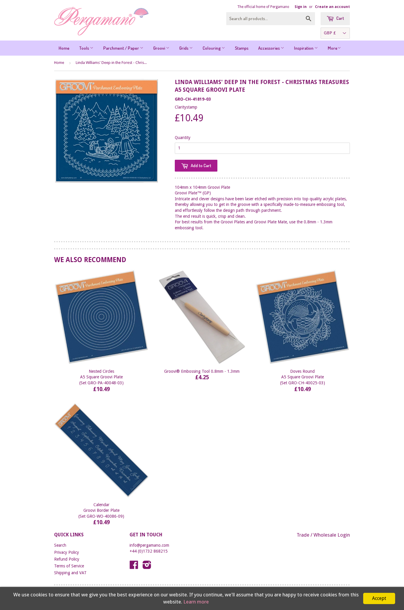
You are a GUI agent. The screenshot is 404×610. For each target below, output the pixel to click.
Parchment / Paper (121, 48)
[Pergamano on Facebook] (134, 566)
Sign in (301, 7)
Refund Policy (66, 559)
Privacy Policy (66, 552)
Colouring (212, 48)
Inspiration (304, 48)
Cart (339, 18)
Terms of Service (69, 566)
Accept (379, 598)
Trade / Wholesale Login (323, 535)
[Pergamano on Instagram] (147, 566)
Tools (84, 48)
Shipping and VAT (70, 572)
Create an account (332, 7)
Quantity (182, 137)
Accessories (269, 48)
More (332, 48)
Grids (184, 48)
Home (64, 48)
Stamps (241, 48)
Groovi (159, 48)
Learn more (196, 602)
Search (60, 545)
